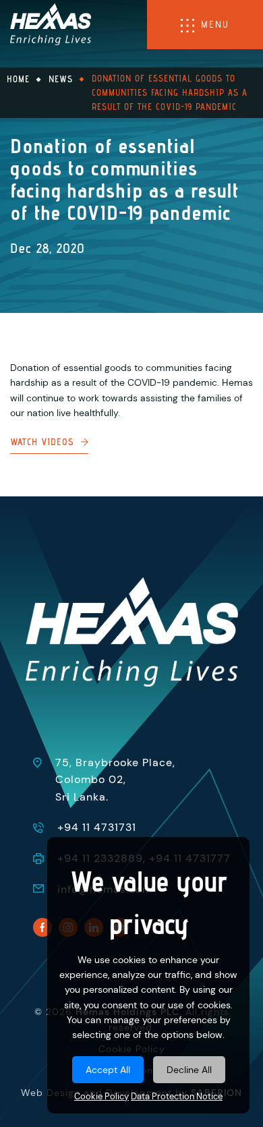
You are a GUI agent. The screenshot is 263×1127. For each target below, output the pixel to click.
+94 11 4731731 (96, 827)
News (61, 79)
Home (18, 79)
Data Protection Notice (177, 1096)
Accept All (108, 1070)
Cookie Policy (101, 1096)
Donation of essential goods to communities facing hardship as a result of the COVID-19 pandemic (169, 92)
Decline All (189, 1070)
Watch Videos (42, 441)
